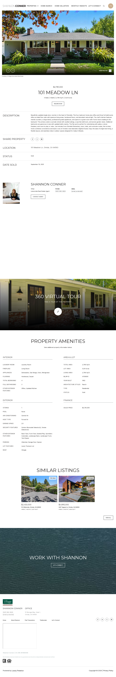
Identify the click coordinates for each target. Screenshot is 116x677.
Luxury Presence (18, 670)
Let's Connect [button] (58, 565)
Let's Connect (56, 620)
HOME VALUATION (62, 6)
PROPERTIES (31, 6)
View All (108, 517)
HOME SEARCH (46, 6)
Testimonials (43, 620)
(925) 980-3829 (60, 191)
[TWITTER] (107, 619)
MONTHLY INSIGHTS (78, 6)
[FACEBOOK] (97, 619)
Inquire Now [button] (58, 103)
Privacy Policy (108, 670)
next (13, 71)
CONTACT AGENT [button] (38, 196)
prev (8, 71)
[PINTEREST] (111, 619)
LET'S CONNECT (94, 6)
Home (4, 620)
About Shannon (15, 620)
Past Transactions (30, 620)
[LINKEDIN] (102, 619)
